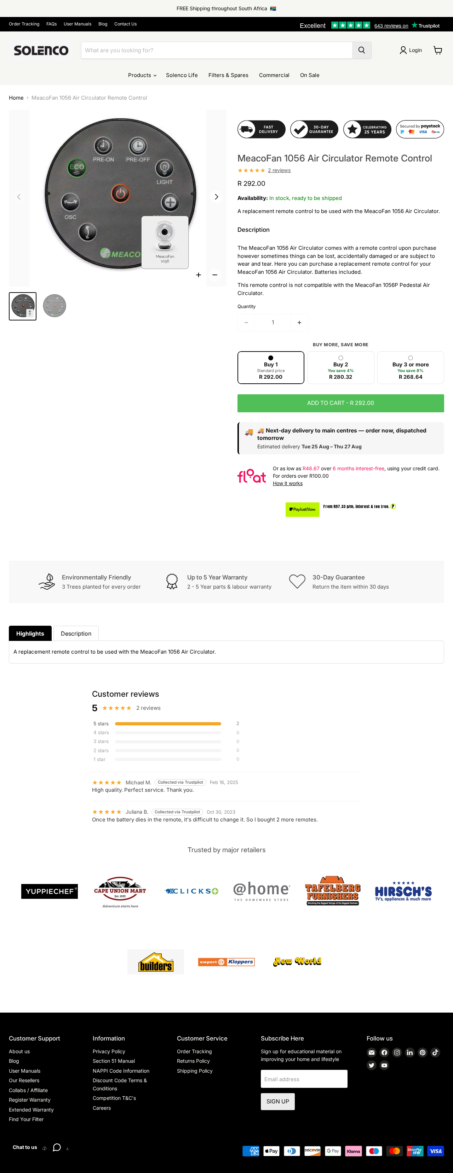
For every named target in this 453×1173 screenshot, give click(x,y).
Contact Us (125, 24)
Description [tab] (76, 633)
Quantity (246, 306)
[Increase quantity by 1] (299, 322)
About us (19, 1051)
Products (140, 75)
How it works (288, 483)
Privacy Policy (109, 1051)
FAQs (51, 24)
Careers (102, 1108)
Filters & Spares (228, 75)
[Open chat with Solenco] (56, 1147)
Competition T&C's (114, 1098)
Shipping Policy (195, 1071)
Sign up (277, 1101)
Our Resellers (24, 1080)
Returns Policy (193, 1061)
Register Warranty (30, 1100)
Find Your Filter (26, 1119)
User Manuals (77, 24)
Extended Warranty (31, 1110)
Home (16, 98)
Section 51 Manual (114, 1061)
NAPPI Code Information (121, 1071)
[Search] (361, 50)
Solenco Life (182, 75)
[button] (216, 196)
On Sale (310, 75)
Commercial (274, 75)
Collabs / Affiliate (28, 1090)
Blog (102, 24)
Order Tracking (24, 24)
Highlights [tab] (30, 633)
